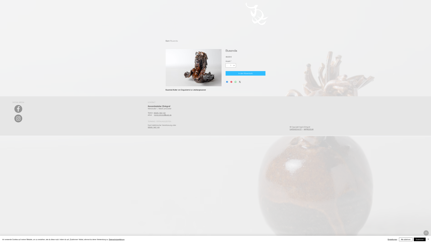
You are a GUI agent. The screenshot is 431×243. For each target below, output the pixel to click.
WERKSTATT (173, 19)
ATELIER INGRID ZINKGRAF (185, 9)
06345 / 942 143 (153, 127)
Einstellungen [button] (392, 239)
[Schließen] (428, 239)
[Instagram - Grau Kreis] (18, 118)
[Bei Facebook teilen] (227, 82)
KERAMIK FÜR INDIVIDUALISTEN (189, 5)
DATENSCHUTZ (296, 129)
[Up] (426, 233)
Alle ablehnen (406, 239)
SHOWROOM (173, 14)
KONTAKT (171, 28)
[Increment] (234, 65)
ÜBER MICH (172, 23)
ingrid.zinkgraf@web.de (162, 115)
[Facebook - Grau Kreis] (18, 109)
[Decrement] (227, 65)
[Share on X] (240, 82)
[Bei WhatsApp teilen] (235, 82)
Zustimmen (420, 239)
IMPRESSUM (308, 129)
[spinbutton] (231, 65)
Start (167, 41)
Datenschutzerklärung (116, 239)
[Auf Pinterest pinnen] (231, 82)
